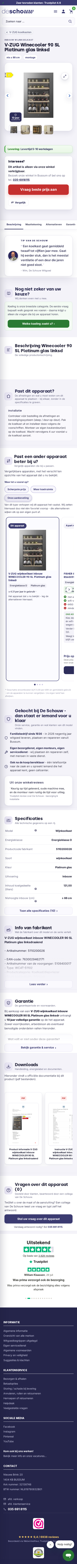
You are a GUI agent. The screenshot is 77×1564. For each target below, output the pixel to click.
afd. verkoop (15, 1499)
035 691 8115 (55, 1226)
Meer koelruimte (43, 489)
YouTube (8, 1441)
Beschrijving (14, 224)
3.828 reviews (46, 1255)
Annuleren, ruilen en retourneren (22, 1393)
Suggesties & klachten (16, 1360)
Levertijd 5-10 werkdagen (37, 149)
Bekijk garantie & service (37, 1047)
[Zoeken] (70, 21)
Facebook (9, 1426)
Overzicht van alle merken (18, 1335)
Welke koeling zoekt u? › (38, 323)
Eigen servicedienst (14, 1345)
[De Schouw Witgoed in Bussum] (17, 11)
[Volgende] (69, 590)
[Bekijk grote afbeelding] (64, 76)
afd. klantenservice (19, 1503)
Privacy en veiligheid (15, 1355)
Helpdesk (9, 1403)
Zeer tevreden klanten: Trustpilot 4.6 (38, 2)
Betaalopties (10, 1383)
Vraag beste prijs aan (38, 189)
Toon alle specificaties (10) (37, 910)
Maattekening (33, 224)
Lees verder (37, 984)
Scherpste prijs (17, 489)
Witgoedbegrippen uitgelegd (20, 1340)
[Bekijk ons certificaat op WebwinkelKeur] (38, 1524)
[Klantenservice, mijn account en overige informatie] (63, 11)
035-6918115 (21, 179)
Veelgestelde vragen (15, 1408)
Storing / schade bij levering (19, 1388)
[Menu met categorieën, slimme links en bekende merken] (55, 11)
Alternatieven (54, 224)
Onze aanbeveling (18, 497)
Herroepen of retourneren (18, 1398)
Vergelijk (20, 202)
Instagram (9, 1431)
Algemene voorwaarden (17, 1350)
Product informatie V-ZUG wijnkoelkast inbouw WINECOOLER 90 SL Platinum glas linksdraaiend (23, 1154)
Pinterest (8, 1436)
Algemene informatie (15, 1330)
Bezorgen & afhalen (14, 1378)
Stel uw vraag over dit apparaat (38, 1219)
